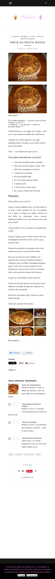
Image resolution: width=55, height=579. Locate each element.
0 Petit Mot (27, 465)
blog (11, 454)
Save (30, 471)
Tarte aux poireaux (29, 422)
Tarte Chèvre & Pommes (32, 438)
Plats (32, 36)
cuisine (18, 454)
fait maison (28, 454)
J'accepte (21, 575)
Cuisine (15, 36)
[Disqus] (27, 512)
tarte (38, 454)
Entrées (24, 36)
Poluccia (29, 477)
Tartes (40, 36)
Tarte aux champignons (31, 385)
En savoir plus (32, 575)
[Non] (52, 571)
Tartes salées (27, 39)
